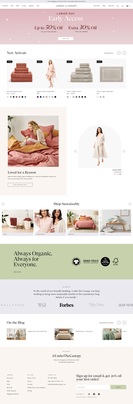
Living (24, 6)
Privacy (29, 381)
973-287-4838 (52, 378)
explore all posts (106, 322)
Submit (118, 387)
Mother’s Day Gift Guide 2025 (37, 331)
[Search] (117, 6)
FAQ (8, 384)
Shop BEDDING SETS (20, 184)
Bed (12, 6)
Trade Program (11, 391)
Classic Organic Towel (74, 91)
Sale (38, 6)
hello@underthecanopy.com (57, 384)
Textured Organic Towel (14, 91)
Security (30, 384)
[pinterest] (99, 394)
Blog (104, 6)
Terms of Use (31, 378)
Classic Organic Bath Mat (105, 91)
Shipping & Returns (13, 394)
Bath (17, 6)
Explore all (108, 52)
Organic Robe (116, 170)
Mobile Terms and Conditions (36, 387)
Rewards (111, 6)
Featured (5, 6)
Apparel (31, 6)
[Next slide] (124, 53)
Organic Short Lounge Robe (45, 91)
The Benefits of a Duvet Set (84, 331)
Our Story (97, 6)
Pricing (29, 391)
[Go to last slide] (119, 53)
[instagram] (89, 394)
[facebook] (94, 394)
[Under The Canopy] (66, 6)
